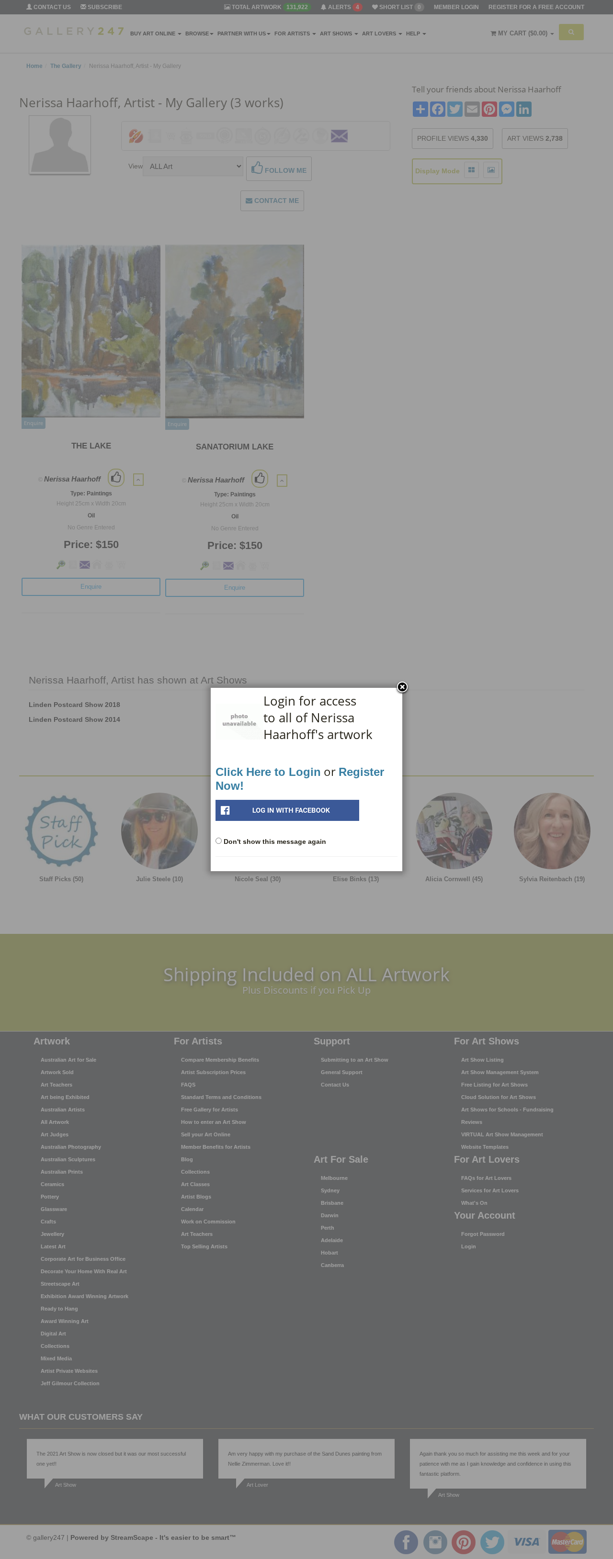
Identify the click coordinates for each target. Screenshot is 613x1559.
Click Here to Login (268, 771)
